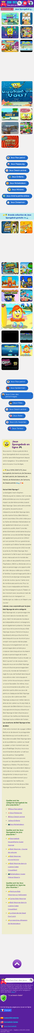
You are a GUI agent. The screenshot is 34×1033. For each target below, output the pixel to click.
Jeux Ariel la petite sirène (17, 196)
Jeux (13, 992)
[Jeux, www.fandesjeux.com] (12, 3)
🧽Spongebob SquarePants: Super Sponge (15, 842)
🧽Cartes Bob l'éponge (17, 899)
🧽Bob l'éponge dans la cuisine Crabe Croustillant (17, 867)
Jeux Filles (17, 403)
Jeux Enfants (17, 177)
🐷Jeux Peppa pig (15, 813)
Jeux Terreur (17, 428)
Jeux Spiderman (17, 388)
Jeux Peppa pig (18, 164)
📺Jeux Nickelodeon (16, 824)
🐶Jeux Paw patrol (15, 809)
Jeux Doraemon (18, 202)
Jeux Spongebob (10, 1026)
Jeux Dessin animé (17, 170)
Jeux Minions (18, 189)
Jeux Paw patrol (18, 158)
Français (8, 1010)
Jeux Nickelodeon (18, 183)
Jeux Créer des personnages (12, 395)
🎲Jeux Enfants (14, 820)
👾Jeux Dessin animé (16, 817)
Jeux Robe (17, 416)
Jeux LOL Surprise (18, 422)
